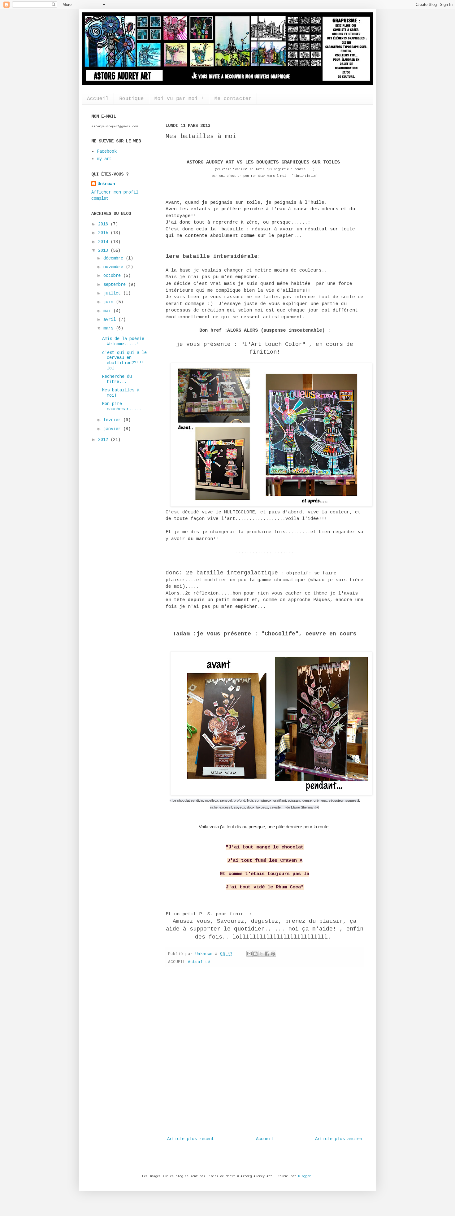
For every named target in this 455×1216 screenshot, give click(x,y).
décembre (114, 258)
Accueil (98, 99)
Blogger (304, 1176)
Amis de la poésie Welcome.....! (123, 341)
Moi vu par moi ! (179, 99)
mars (109, 328)
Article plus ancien (338, 1138)
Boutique (131, 99)
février (113, 419)
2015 (104, 232)
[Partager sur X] (261, 954)
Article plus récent (190, 1138)
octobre (113, 275)
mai (108, 310)
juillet (113, 293)
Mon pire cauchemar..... (121, 406)
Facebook (107, 151)
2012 (104, 439)
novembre (114, 266)
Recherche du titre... (117, 379)
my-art (104, 158)
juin (109, 301)
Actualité (199, 962)
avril (110, 319)
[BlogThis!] (255, 954)
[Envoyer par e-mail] (249, 954)
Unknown (106, 183)
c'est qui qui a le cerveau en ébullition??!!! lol (124, 360)
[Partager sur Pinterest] (273, 954)
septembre (115, 284)
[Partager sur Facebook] (267, 954)
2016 (104, 224)
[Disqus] (265, 1052)
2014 (104, 241)
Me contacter (233, 99)
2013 (104, 250)
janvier (113, 428)
